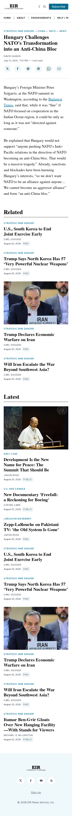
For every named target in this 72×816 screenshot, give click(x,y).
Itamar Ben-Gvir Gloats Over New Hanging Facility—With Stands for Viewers (29, 724)
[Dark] (40, 6)
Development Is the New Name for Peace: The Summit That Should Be (26, 464)
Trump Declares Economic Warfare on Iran (29, 337)
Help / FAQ (64, 17)
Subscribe (58, 6)
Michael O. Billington (18, 735)
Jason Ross (11, 475)
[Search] (44, 6)
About (21, 17)
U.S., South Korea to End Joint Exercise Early (27, 231)
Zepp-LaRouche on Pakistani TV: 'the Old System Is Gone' (31, 527)
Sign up (36, 792)
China (41, 31)
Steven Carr (12, 505)
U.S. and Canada (14, 488)
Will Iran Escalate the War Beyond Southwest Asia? (29, 366)
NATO (52, 31)
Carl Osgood (12, 239)
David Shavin (12, 56)
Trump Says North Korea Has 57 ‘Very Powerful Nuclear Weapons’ (36, 261)
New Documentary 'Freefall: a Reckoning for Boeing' (31, 497)
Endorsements (41, 17)
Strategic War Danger (19, 31)
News (63, 31)
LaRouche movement (18, 518)
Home (7, 17)
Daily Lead (11, 453)
